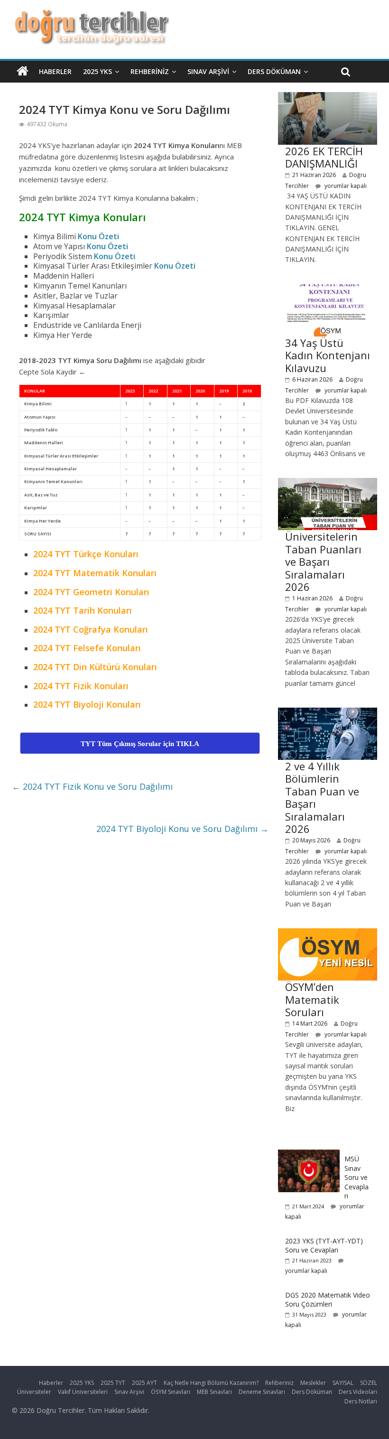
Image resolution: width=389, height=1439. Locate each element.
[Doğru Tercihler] (90, 15)
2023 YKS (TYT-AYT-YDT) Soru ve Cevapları (324, 1245)
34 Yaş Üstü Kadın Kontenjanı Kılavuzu (327, 355)
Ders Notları (360, 1401)
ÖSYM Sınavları (170, 1392)
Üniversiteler (34, 1392)
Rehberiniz (149, 71)
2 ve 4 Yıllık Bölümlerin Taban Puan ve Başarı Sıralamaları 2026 (322, 797)
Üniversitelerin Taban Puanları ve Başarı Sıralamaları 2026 (323, 561)
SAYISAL (343, 1383)
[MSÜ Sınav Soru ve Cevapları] (309, 1154)
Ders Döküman (274, 71)
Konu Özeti (98, 236)
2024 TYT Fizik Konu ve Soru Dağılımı (92, 786)
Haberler (55, 71)
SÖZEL (368, 1383)
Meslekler (313, 1383)
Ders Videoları (358, 1392)
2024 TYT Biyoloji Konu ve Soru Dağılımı (182, 828)
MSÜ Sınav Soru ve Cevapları (356, 1177)
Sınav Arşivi (208, 71)
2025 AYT (144, 1383)
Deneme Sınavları (262, 1392)
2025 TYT (113, 1383)
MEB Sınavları (214, 1392)
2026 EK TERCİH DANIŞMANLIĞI (324, 157)
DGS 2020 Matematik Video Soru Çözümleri (327, 1299)
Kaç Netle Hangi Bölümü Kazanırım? (211, 1383)
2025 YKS (97, 71)
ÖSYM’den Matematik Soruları (312, 999)
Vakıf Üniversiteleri (83, 1392)
